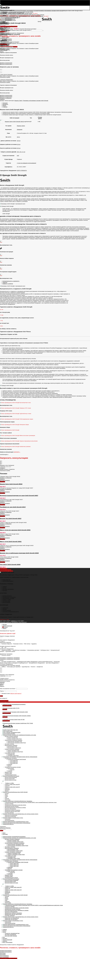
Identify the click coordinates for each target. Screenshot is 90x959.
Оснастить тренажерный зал (11, 17)
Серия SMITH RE (14, 760)
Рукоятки (7, 798)
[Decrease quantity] (0, 30)
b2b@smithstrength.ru (7, 581)
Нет (5, 647)
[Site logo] (4, 9)
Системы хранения (9, 812)
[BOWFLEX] (8, 733)
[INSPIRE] (11, 732)
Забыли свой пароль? (15, 693)
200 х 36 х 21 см (21, 152)
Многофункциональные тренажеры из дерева (15, 807)
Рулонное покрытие (7, 643)
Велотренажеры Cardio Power (14, 747)
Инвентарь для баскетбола (11, 815)
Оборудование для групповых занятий (10, 665)
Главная (2, 10)
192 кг (18, 137)
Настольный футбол (9, 820)
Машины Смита (18, 100)
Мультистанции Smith (10, 778)
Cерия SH (12, 769)
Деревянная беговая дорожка (12, 806)
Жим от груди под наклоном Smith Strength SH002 (15, 530)
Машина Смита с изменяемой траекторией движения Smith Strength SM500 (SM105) (21, 16)
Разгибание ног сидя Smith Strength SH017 (13, 507)
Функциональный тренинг (11, 774)
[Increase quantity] (42, 30)
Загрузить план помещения (7, 465)
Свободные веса (44, 650)
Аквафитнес (40, 666)
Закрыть (2, 683)
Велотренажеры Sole (12, 746)
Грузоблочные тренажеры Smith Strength (16, 759)
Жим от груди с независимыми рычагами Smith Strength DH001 (16, 13)
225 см (18, 140)
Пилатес (33, 666)
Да (2, 647)
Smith (7, 622)
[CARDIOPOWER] (7, 731)
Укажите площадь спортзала (7, 636)
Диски (6, 794)
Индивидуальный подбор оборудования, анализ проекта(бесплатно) (34, 661)
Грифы (6, 796)
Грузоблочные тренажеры (11, 758)
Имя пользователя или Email (8, 688)
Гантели (7, 793)
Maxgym (7, 790)
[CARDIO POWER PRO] (10, 729)
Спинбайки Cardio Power (13, 755)
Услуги (1, 660)
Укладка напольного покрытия (8, 646)
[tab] (5, 103)
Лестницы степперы (9, 744)
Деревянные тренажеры (6, 654)
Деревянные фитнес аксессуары (12, 811)
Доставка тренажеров (10, 18)
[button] (9, 42)
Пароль (2, 691)
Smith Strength (10, 768)
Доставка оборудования (52, 663)
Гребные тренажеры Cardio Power (15, 751)
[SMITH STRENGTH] (7, 728)
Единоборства (25, 666)
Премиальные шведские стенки (49, 802)
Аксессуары (7, 799)
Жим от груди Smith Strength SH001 (10, 541)
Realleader (9, 764)
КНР (18, 155)
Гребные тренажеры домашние (12, 749)
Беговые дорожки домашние (11, 736)
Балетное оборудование (10, 808)
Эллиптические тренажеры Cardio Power (16, 742)
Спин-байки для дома (10, 753)
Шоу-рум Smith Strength (10, 20)
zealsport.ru (14, 621)
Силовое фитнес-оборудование (12, 10)
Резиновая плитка (17, 643)
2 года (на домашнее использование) (26, 163)
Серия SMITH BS (14, 763)
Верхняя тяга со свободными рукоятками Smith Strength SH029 (19, 553)
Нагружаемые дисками (33, 650)
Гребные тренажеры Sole (13, 750)
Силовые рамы (8, 773)
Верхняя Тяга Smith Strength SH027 (10, 518)
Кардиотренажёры (6, 650)
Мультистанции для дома (10, 779)
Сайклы (4, 666)
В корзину (2, 31)
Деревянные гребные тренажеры (12, 810)
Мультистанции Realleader (11, 777)
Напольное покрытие (5, 642)
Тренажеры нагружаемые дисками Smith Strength (50, 10)
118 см (18, 144)
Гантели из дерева (9, 803)
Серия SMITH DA (14, 761)
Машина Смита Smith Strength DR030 (11, 484)
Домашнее (19, 129)
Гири (6, 797)
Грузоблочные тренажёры (19, 650)
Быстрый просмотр (5, 480)
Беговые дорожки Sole (12, 737)
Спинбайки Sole (11, 754)
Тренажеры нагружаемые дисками (29, 10)
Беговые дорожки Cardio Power (14, 738)
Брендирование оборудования (37, 663)
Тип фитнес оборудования (7, 649)
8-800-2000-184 (6, 579)
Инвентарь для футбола (10, 816)
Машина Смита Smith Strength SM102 (14, 121)
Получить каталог (6, 655)
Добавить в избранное (5, 98)
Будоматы (34, 643)
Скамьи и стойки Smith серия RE (12, 784)
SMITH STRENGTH (22, 170)
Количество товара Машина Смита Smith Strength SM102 (16, 30)
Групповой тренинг (10, 651)
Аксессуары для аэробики (13, 666)
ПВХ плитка (27, 643)
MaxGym (9, 765)
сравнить (2, 99)
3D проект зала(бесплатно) (8, 661)
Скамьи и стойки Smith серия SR (12, 787)
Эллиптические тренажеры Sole (14, 741)
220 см (18, 148)
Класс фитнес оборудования (7, 640)
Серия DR (7, 785)
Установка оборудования (6, 664)
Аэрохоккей (7, 819)
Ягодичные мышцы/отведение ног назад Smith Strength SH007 (19, 495)
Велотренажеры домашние (11, 745)
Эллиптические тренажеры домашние (13, 740)
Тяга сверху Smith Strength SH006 (10, 564)
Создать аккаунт (4, 700)
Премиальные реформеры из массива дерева (15, 805)
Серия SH (7, 788)
